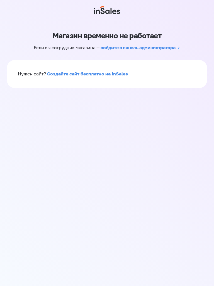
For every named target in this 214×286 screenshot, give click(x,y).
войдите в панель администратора (138, 47)
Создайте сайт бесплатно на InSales (87, 74)
